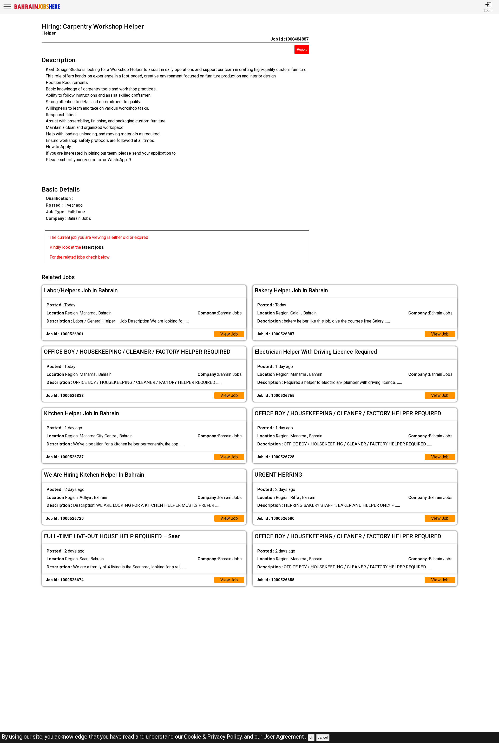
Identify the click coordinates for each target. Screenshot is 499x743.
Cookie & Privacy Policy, (214, 736)
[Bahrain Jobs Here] (37, 8)
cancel (323, 737)
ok (311, 737)
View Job (229, 334)
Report (302, 49)
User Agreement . (285, 736)
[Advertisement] (391, 145)
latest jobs (93, 247)
